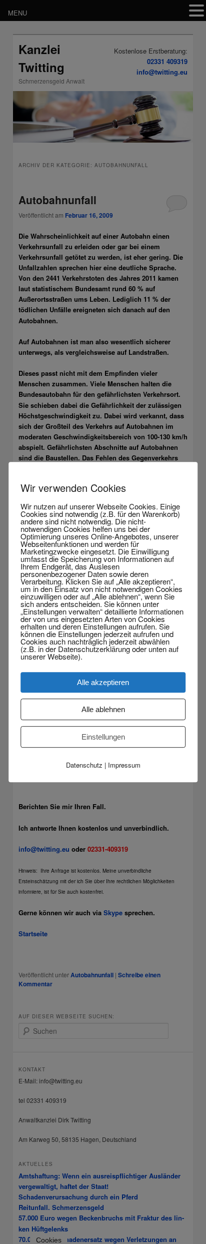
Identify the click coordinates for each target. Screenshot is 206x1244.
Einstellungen (103, 737)
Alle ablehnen (103, 709)
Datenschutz (84, 765)
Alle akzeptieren (103, 682)
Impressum (124, 765)
